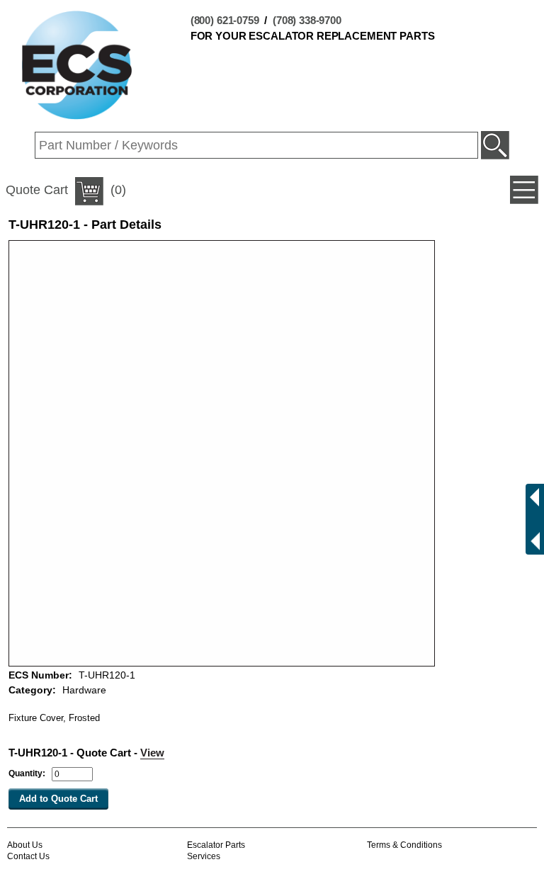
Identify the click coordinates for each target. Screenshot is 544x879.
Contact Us (28, 856)
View (152, 753)
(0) (66, 190)
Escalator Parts (216, 845)
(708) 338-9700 (307, 20)
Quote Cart (37, 190)
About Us (24, 845)
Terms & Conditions (404, 845)
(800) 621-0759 (225, 20)
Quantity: (26, 773)
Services (203, 856)
